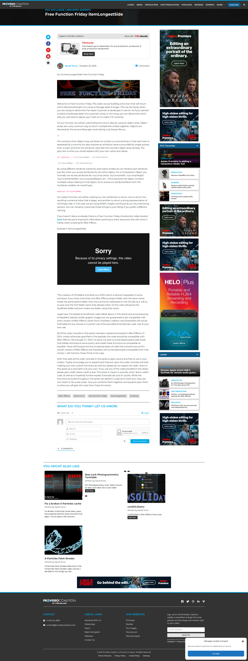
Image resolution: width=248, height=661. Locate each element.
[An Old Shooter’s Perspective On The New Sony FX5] (164, 382)
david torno (79, 396)
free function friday (98, 396)
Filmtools (130, 620)
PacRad (129, 624)
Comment (144, 66)
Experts (210, 5)
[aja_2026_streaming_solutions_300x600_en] (179, 311)
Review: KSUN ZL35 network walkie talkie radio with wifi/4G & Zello (182, 187)
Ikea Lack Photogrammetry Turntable (102, 476)
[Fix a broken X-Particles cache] (63, 485)
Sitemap (146, 656)
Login (146, 413)
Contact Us (90, 640)
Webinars (89, 636)
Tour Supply (131, 628)
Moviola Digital (133, 636)
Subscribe (234, 5)
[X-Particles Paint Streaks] (63, 540)
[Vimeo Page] (203, 601)
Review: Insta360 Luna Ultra (182, 175)
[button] (243, 641)
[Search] (244, 5)
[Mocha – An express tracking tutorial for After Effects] (164, 394)
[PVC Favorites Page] (197, 146)
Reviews (199, 5)
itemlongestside (118, 396)
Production (151, 5)
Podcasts (187, 5)
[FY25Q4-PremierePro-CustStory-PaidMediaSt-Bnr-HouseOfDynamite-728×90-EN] (124, 582)
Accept (215, 653)
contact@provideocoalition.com (60, 625)
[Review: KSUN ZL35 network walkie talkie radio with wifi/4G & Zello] (164, 185)
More (219, 5)
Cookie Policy (134, 656)
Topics (87, 628)
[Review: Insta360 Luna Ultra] (164, 174)
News (139, 5)
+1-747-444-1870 (52, 620)
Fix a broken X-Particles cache (63, 503)
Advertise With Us (93, 620)
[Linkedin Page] (198, 601)
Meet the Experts (92, 632)
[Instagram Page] (193, 601)
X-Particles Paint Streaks (60, 558)
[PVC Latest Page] (197, 354)
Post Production (170, 5)
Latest (130, 5)
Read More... (90, 491)
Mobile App (90, 624)
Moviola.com (132, 632)
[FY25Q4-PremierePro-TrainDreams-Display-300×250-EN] (179, 220)
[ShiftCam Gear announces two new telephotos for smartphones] (164, 405)
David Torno (71, 66)
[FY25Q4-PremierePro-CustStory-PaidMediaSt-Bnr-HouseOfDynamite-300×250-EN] (179, 125)
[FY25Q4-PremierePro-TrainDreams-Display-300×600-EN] (179, 68)
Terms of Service (104, 656)
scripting (134, 396)
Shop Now (88, 54)
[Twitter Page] (188, 601)
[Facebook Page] (182, 601)
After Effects (64, 396)
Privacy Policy (182, 641)
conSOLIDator (136, 506)
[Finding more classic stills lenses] (164, 196)
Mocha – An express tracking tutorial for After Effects (183, 395)
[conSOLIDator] (146, 488)
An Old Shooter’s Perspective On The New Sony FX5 (183, 384)
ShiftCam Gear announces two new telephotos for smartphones (184, 407)
